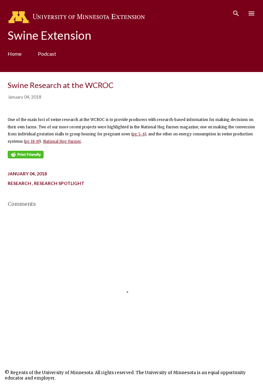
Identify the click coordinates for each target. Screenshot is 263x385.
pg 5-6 (138, 134)
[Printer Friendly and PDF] (26, 157)
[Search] (236, 11)
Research (20, 183)
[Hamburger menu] (251, 13)
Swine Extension (49, 35)
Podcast (47, 54)
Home (14, 54)
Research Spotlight (59, 183)
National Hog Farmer (62, 141)
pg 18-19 (32, 141)
